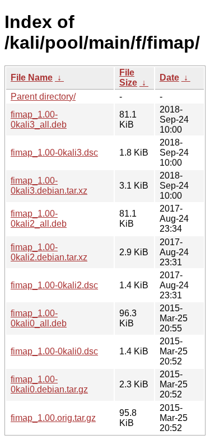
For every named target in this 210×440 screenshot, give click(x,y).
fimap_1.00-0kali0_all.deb (39, 318)
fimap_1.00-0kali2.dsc (54, 285)
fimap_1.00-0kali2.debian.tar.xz (49, 252)
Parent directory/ (43, 96)
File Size (128, 77)
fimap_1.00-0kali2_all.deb (39, 218)
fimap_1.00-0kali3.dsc (54, 152)
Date (169, 77)
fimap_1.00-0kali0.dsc (54, 351)
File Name (32, 77)
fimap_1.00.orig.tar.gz (53, 418)
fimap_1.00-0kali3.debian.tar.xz (49, 185)
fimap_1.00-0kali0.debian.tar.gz (49, 384)
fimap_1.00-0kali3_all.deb (39, 119)
